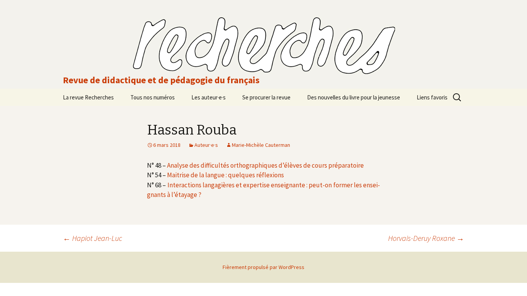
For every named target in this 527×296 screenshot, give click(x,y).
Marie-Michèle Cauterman (261, 144)
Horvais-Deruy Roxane (426, 238)
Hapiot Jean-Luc (92, 238)
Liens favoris (432, 97)
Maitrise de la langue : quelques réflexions (225, 175)
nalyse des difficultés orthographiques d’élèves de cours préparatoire (267, 165)
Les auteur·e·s (208, 97)
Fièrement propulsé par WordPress (263, 267)
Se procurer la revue (266, 97)
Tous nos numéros (152, 97)
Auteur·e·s (206, 144)
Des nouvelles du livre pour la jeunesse (353, 97)
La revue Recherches (88, 97)
